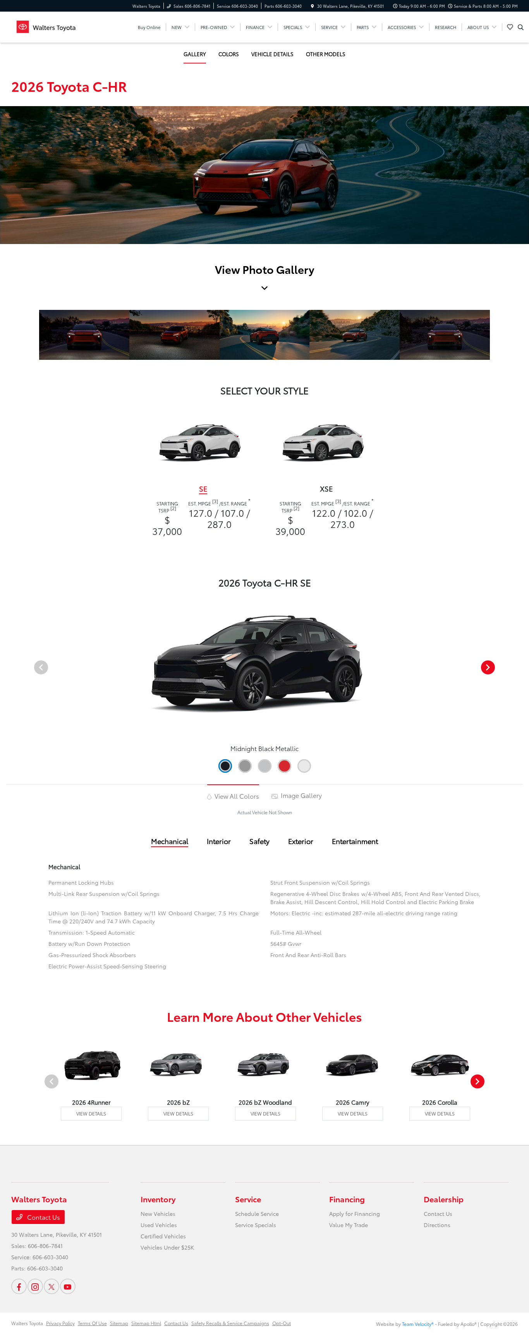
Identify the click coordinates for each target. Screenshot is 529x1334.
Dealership (444, 1198)
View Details (91, 1113)
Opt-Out (281, 1323)
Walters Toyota (27, 1323)
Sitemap (119, 1323)
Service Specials (255, 1225)
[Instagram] (35, 1286)
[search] (521, 27)
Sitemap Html (146, 1323)
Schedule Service (257, 1213)
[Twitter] (51, 1286)
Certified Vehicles (163, 1236)
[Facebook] (19, 1286)
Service (248, 1198)
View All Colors (236, 795)
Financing (347, 1198)
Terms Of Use (92, 1323)
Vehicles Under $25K (167, 1247)
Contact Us (43, 1216)
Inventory (158, 1198)
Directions (437, 1225)
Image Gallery (300, 795)
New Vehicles (158, 1213)
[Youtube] (68, 1286)
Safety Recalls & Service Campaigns (230, 1323)
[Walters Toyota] (46, 25)
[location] (312, 6)
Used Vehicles (159, 1225)
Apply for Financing (354, 1213)
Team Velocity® (418, 1323)
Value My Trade (348, 1225)
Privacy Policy (60, 1323)
